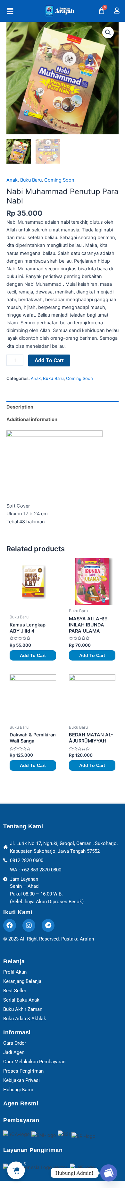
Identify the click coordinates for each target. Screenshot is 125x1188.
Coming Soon (59, 180)
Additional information (31, 419)
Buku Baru (31, 180)
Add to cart (49, 360)
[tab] (62, 407)
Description (19, 407)
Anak (12, 180)
